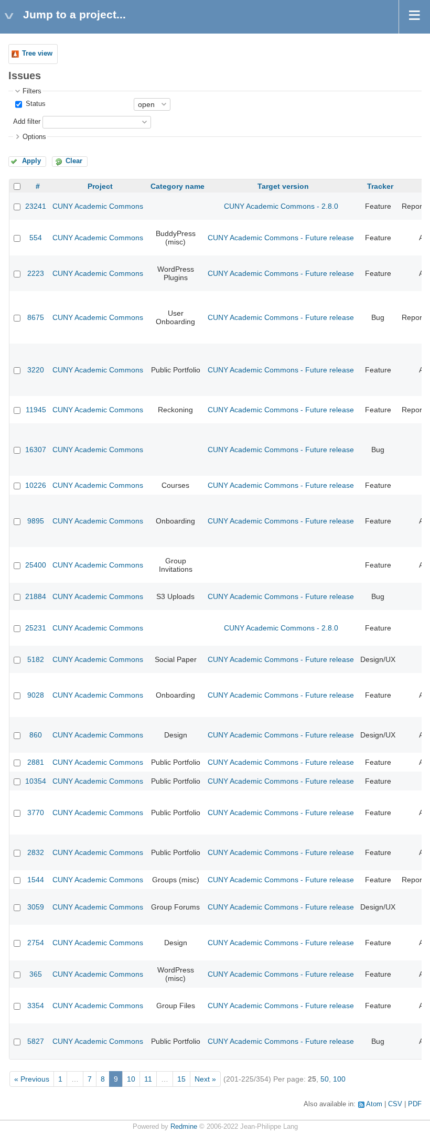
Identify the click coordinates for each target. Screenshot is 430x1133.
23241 (35, 206)
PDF (415, 1104)
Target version (283, 186)
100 (339, 1079)
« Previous (31, 1079)
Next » (205, 1079)
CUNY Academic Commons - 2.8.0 (281, 206)
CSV (395, 1104)
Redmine (183, 1126)
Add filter (26, 121)
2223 (35, 273)
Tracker (380, 186)
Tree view (37, 53)
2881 (35, 762)
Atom (374, 1104)
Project (100, 186)
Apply (31, 161)
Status (35, 104)
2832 (35, 852)
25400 (35, 565)
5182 (35, 659)
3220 (35, 370)
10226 (35, 485)
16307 (35, 449)
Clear (74, 161)
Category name (177, 186)
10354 (35, 781)
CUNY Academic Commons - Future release (281, 237)
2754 (35, 942)
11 (148, 1079)
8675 (35, 317)
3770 (35, 812)
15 (181, 1079)
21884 (35, 596)
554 (35, 237)
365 (35, 974)
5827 (35, 1041)
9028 (35, 695)
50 (324, 1079)
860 (35, 735)
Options (34, 137)
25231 (35, 628)
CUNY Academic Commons (97, 206)
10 (131, 1079)
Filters (32, 91)
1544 (35, 879)
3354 (35, 1005)
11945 (36, 409)
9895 (35, 521)
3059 (35, 907)
